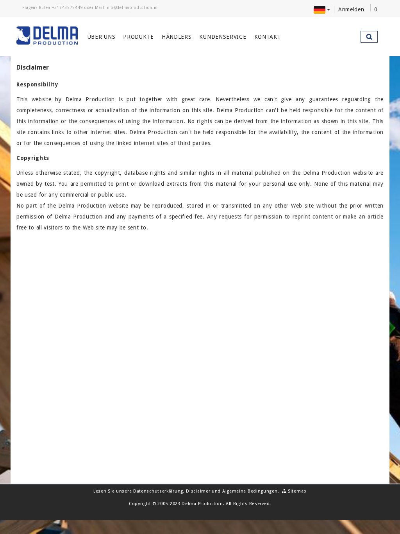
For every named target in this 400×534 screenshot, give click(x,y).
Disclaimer (198, 491)
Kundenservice (222, 37)
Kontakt (267, 37)
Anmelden (351, 9)
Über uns (102, 37)
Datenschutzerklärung (158, 491)
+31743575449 (67, 7)
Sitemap (296, 491)
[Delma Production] (47, 35)
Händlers (177, 37)
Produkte (138, 37)
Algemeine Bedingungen (250, 491)
